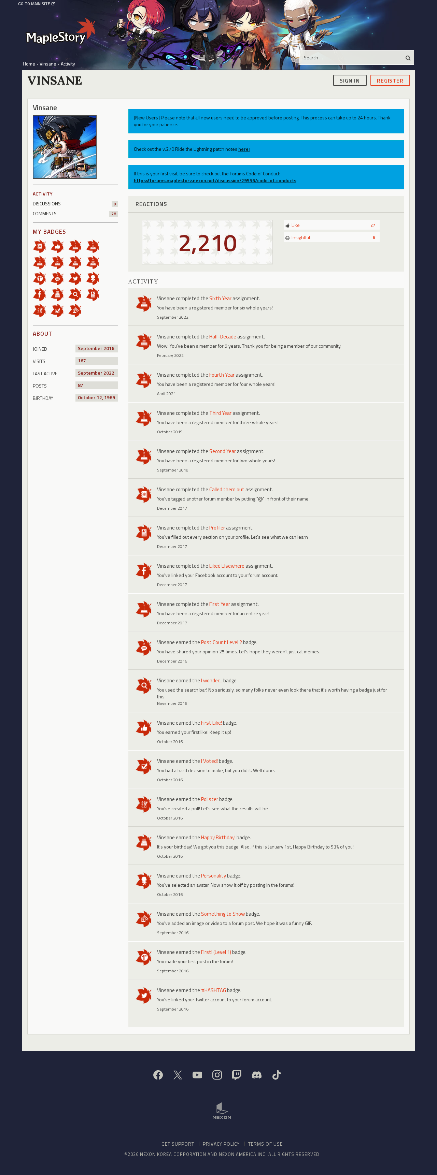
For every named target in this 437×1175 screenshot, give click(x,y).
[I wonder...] (77, 294)
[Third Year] (42, 261)
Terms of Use (265, 1143)
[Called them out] (42, 245)
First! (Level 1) (216, 952)
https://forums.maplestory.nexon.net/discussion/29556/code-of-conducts (215, 180)
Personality (213, 876)
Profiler (217, 528)
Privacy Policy (221, 1143)
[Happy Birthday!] (59, 294)
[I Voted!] (59, 310)
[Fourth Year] (59, 261)
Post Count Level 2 (221, 642)
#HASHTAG (213, 990)
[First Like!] (59, 245)
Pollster (209, 799)
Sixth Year (220, 298)
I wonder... (211, 680)
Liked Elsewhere (226, 566)
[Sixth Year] (95, 261)
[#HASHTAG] (77, 277)
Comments (74, 213)
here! (244, 149)
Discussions (74, 203)
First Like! (211, 723)
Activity (43, 193)
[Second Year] (95, 245)
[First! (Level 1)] (42, 277)
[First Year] (77, 245)
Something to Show (223, 914)
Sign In (350, 80)
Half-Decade (222, 336)
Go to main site (34, 4)
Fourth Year (222, 375)
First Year (219, 604)
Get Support (177, 1143)
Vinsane (166, 298)
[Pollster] (42, 310)
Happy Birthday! (218, 837)
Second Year (222, 451)
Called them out (226, 489)
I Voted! (209, 761)
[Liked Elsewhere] (42, 294)
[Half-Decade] (77, 261)
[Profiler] (95, 294)
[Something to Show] (77, 310)
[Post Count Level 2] (59, 277)
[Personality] (95, 277)
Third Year (220, 413)
